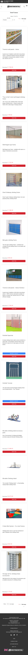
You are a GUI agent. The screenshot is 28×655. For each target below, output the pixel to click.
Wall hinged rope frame (9, 145)
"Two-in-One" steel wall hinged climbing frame (14, 98)
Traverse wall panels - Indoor (11, 49)
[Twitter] (14, 635)
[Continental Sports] (14, 6)
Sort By (8, 18)
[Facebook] (17, 635)
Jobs (14, 638)
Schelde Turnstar (7, 383)
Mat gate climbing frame (10, 240)
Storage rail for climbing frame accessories (11, 574)
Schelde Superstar (8, 335)
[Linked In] (11, 635)
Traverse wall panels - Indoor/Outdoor (13, 288)
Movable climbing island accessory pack (12, 431)
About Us (14, 646)
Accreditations (14, 641)
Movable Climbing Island (9, 478)
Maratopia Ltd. (19, 632)
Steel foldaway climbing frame (11, 192)
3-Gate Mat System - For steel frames (14, 526)
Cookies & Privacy (14, 628)
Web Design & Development (11, 632)
